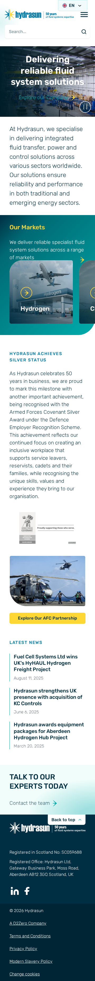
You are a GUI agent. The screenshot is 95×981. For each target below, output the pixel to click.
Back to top (63, 819)
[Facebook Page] (27, 891)
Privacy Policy (23, 948)
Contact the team (30, 803)
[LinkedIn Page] (15, 891)
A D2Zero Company (28, 923)
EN (71, 5)
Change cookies (25, 974)
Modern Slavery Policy (31, 961)
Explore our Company (43, 97)
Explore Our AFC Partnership (47, 618)
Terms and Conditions (30, 935)
